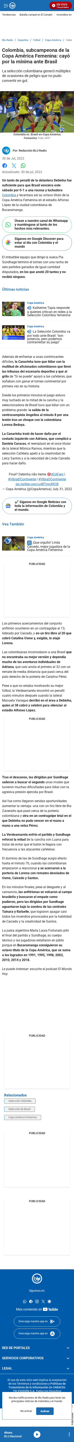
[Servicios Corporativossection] (68, 1358)
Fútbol (36, 40)
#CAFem (57, 474)
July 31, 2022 (62, 489)
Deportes (23, 40)
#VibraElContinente (22, 479)
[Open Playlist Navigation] (69, 1434)
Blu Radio (7, 40)
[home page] (37, 1278)
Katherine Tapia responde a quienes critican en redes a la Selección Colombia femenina (49, 311)
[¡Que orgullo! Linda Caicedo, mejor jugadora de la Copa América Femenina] (13, 543)
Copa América (53, 40)
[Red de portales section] (68, 1348)
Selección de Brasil (19, 1109)
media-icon (37, 1434)
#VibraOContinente (52, 479)
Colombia (9, 195)
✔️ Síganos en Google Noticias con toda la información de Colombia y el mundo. (40, 506)
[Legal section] (68, 1368)
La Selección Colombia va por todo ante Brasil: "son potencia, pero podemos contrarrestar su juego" (48, 337)
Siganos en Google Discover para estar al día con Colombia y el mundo (39, 242)
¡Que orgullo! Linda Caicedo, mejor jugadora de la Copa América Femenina (48, 546)
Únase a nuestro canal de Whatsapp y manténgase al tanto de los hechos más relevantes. (41, 224)
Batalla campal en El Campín (36, 14)
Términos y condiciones (32, 1383)
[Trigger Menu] (5, 5)
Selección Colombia (19, 1100)
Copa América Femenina (22, 1117)
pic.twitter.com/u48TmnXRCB (37, 484)
